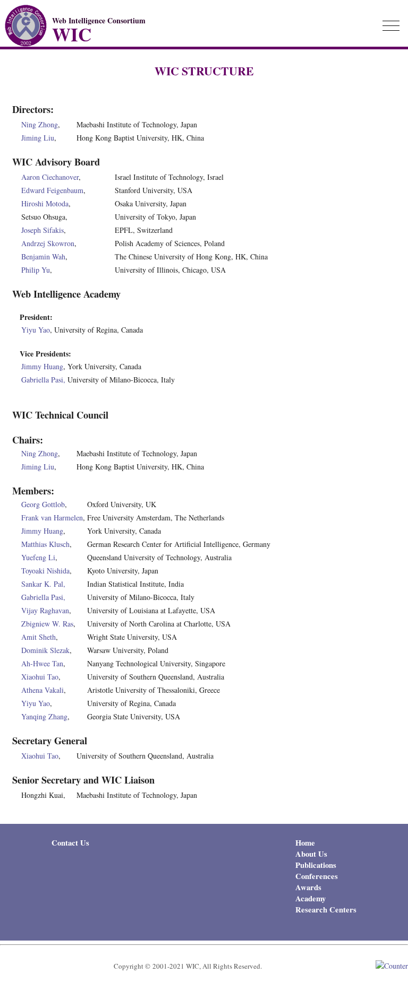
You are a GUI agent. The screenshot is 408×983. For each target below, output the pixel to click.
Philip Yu (35, 270)
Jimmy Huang (42, 366)
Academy (310, 898)
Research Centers (325, 909)
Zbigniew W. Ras (47, 624)
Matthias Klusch (45, 544)
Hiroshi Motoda (45, 203)
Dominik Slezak (45, 650)
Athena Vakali (42, 690)
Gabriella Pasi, (43, 380)
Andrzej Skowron (47, 243)
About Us (311, 853)
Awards (308, 887)
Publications (315, 865)
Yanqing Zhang (44, 716)
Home (305, 842)
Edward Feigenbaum (52, 190)
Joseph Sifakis (42, 230)
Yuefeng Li (38, 557)
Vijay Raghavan (45, 610)
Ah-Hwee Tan (42, 663)
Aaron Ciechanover (50, 177)
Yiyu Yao (35, 330)
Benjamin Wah (43, 256)
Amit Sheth (38, 637)
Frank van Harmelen (52, 517)
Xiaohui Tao (39, 677)
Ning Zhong (39, 124)
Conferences (316, 876)
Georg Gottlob (43, 504)
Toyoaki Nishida (45, 571)
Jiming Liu (37, 138)
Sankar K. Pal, (43, 584)
